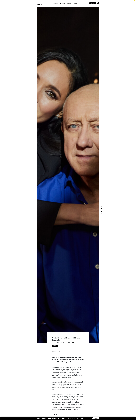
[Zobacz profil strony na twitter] (101, 213)
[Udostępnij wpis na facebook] (57, 351)
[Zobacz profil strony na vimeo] (101, 211)
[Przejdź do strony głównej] (41, 3)
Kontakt (75, 3)
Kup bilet (92, 3)
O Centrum (69, 3)
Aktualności (55, 3)
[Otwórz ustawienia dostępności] (98, 3)
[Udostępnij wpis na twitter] (59, 351)
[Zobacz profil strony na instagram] (101, 208)
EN (87, 3)
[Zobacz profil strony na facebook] (101, 206)
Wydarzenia (62, 3)
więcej (73, 342)
